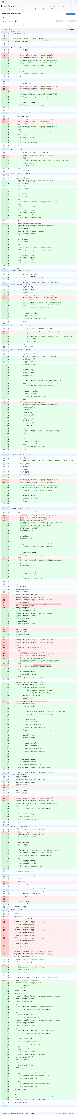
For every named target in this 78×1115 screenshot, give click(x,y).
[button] (56, 6)
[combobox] (68, 26)
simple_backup (14, 6)
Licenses (70, 1113)
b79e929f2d (72, 21)
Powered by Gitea (6, 1113)
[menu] (75, 26)
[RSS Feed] (50, 6)
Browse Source (71, 14)
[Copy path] (15, 29)
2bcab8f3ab (60, 21)
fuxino (6, 6)
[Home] (3, 2)
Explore (8, 2)
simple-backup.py (9, 29)
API (75, 1113)
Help (13, 2)
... (3, 17)
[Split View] (71, 26)
